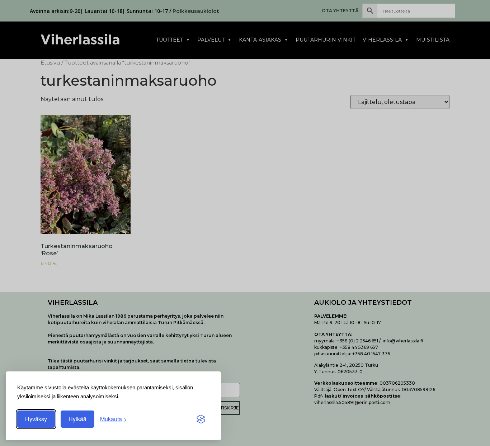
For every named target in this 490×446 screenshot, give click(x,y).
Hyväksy (36, 419)
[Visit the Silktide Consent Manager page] (200, 419)
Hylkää (77, 419)
